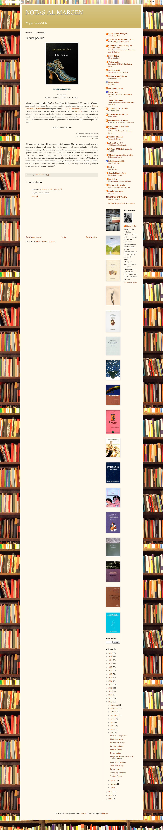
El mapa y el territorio (118, 762)
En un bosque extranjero (117, 33)
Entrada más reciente (33, 237)
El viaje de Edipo (114, 58)
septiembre (115, 715)
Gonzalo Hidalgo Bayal (117, 173)
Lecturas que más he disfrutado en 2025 (120, 95)
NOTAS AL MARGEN (54, 12)
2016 (110, 688)
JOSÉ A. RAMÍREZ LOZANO (120, 149)
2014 (110, 695)
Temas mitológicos (114, 139)
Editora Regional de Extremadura (121, 203)
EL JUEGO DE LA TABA (118, 108)
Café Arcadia (113, 62)
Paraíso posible (115, 753)
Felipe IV (111, 193)
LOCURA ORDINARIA (117, 197)
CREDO (111, 151)
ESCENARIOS (114, 70)
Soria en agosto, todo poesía (118, 72)
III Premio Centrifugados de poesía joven (120, 132)
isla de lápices (113, 82)
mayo (113, 729)
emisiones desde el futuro (118, 120)
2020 (110, 674)
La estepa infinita (116, 746)
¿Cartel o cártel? (114, 163)
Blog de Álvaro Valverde (117, 76)
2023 (110, 663)
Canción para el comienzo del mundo (121, 122)
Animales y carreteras (118, 772)
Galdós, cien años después (117, 145)
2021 (110, 670)
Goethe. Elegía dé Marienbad (118, 42)
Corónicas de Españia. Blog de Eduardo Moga (120, 46)
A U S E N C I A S (115, 143)
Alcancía (78, 111)
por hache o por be (115, 88)
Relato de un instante (117, 742)
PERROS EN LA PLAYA (118, 114)
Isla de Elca (112, 179)
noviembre (115, 708)
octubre (114, 712)
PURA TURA (113, 56)
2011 (110, 792)
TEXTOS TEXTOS (115, 136)
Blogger (105, 813)
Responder (35, 196)
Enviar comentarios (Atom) (46, 241)
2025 (110, 656)
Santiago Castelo (116, 776)
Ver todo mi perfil (130, 282)
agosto (113, 719)
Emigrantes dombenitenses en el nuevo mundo (121, 757)
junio (113, 725)
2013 (110, 698)
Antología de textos (115, 191)
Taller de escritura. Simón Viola (120, 155)
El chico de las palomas (118, 735)
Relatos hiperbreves (115, 157)
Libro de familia (116, 749)
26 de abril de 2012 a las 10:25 (50, 189)
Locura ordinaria (114, 199)
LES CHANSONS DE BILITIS (119, 187)
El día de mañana (116, 739)
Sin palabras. (112, 169)
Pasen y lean (113, 92)
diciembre (114, 705)
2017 (110, 684)
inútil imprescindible (116, 161)
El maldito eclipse (114, 78)
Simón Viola (131, 226)
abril (112, 732)
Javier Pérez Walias (115, 100)
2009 (110, 799)
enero (113, 787)
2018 (110, 681)
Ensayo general (115, 769)
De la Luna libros (73, 108)
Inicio (64, 237)
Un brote (111, 84)
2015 (110, 691)
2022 (110, 667)
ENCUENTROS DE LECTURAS (121, 39)
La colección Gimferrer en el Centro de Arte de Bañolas (121, 51)
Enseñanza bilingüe (115, 175)
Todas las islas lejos (117, 765)
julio (112, 722)
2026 (110, 653)
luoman (83, 813)
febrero (113, 784)
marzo (113, 780)
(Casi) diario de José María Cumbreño (118, 127)
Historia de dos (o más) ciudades (119, 181)
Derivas (111, 167)
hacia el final (112, 116)
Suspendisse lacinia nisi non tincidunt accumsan (121, 103)
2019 (110, 677)
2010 (110, 795)
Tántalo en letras (114, 36)
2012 (110, 702)
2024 (110, 660)
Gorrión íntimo (113, 110)
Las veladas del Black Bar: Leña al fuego (120, 65)
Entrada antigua (91, 237)
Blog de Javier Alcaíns (116, 185)
